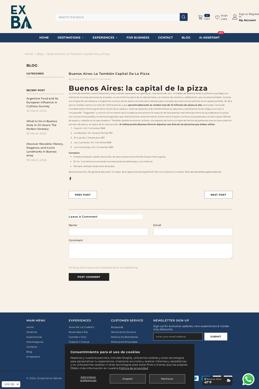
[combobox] (118, 17)
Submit (215, 336)
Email (157, 225)
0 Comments (103, 79)
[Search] (122, 17)
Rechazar (167, 378)
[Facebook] (70, 178)
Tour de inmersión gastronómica (203, 171)
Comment (76, 240)
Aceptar (127, 378)
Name (73, 225)
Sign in (242, 15)
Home (29, 54)
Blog (40, 54)
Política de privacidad (133, 368)
